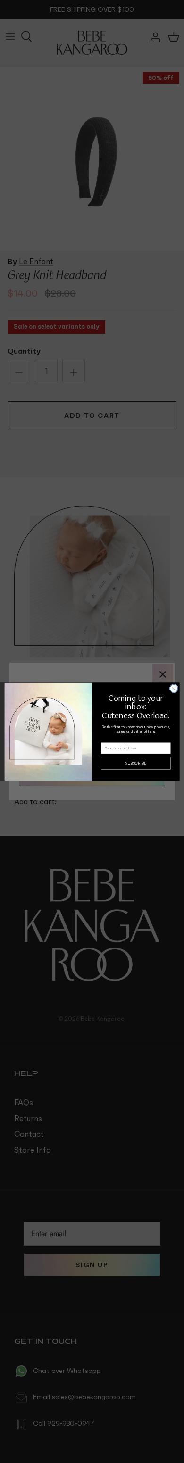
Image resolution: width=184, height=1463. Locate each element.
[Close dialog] (174, 688)
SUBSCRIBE (135, 763)
